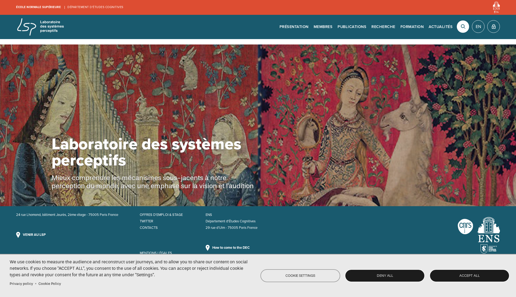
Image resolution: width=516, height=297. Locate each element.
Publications (352, 27)
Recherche (383, 27)
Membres (323, 27)
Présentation (294, 27)
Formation (412, 27)
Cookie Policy (49, 283)
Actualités (441, 27)
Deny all (385, 275)
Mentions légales (156, 253)
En (478, 26)
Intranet (493, 26)
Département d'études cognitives (95, 7)
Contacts (149, 228)
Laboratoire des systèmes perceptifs (40, 27)
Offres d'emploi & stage (161, 215)
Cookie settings (300, 275)
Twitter (146, 221)
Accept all (469, 275)
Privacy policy (21, 283)
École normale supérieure (38, 7)
